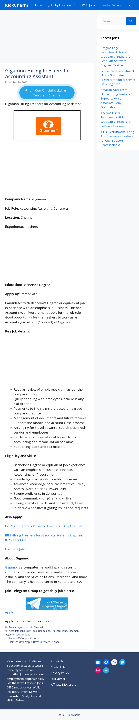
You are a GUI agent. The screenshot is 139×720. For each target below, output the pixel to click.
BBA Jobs (31, 630)
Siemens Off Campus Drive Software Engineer (35, 641)
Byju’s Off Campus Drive (22, 638)
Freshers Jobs (15, 549)
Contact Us (58, 667)
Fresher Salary (111, 5)
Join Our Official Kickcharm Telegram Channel (49, 92)
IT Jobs (26, 634)
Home (38, 5)
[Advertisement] (47, 37)
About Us (57, 661)
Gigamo (11, 567)
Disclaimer (58, 679)
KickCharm (16, 5)
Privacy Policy (60, 673)
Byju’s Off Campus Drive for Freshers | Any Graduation (46, 526)
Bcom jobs (44, 630)
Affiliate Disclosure (63, 684)
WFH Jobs (88, 5)
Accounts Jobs (17, 630)
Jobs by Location (60, 5)
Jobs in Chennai (34, 627)
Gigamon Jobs (13, 634)
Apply (9, 612)
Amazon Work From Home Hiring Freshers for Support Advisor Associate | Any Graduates (118, 98)
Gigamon (73, 630)
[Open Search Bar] (129, 5)
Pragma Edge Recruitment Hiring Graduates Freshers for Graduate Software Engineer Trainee (116, 56)
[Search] (131, 21)
